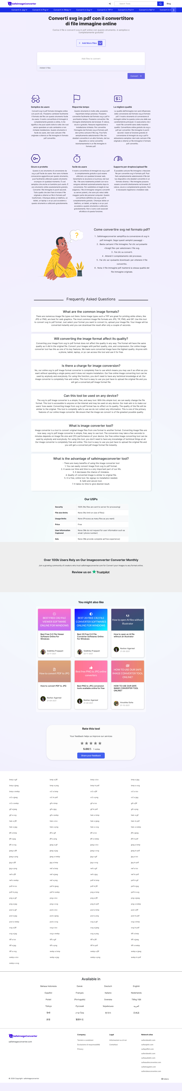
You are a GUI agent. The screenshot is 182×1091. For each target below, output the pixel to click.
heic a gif (134, 815)
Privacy (80, 1049)
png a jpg (13, 904)
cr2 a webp (14, 803)
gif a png (134, 809)
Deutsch (108, 986)
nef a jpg (94, 874)
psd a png (94, 916)
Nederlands (136, 993)
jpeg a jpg (54, 851)
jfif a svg (12, 845)
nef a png (54, 880)
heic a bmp (94, 815)
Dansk (80, 986)
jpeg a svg (94, 851)
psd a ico (53, 910)
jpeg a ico (94, 845)
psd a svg (54, 922)
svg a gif (94, 922)
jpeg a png (13, 856)
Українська (108, 1006)
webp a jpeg (136, 951)
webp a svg (14, 963)
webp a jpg (54, 957)
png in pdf (94, 904)
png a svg (54, 904)
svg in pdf (135, 928)
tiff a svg (13, 951)
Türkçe (48, 1006)
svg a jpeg (94, 928)
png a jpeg (135, 898)
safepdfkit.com (147, 1049)
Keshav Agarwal (127, 648)
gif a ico (93, 803)
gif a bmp (54, 803)
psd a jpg (13, 916)
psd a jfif (134, 910)
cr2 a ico (134, 791)
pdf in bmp (94, 880)
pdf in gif (134, 880)
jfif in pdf (134, 839)
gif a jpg (53, 809)
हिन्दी (48, 1013)
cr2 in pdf (54, 797)
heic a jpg (13, 827)
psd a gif (13, 910)
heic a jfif (13, 821)
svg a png (94, 933)
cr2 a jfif (93, 791)
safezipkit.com (147, 1045)
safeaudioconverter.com (151, 1062)
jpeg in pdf (135, 851)
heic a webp (136, 827)
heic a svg (94, 827)
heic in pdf (135, 821)
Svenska (108, 999)
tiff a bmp (135, 933)
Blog (169, 3)
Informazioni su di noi (118, 1040)
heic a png (54, 827)
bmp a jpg (135, 779)
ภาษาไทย (80, 1013)
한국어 (108, 1013)
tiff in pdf (94, 945)
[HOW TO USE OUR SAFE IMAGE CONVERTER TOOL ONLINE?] (127, 671)
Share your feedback (91, 755)
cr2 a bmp (54, 791)
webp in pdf (136, 957)
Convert (134, 76)
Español (48, 993)
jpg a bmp (54, 862)
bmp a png (54, 785)
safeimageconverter (31, 1078)
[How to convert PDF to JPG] (54, 671)
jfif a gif (53, 833)
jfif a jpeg (135, 833)
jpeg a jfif (13, 851)
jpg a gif (93, 856)
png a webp (136, 904)
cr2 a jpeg (13, 797)
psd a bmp (94, 910)
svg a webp (55, 933)
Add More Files (89, 43)
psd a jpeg (54, 916)
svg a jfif (12, 928)
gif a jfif (134, 803)
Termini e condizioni (85, 1040)
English (136, 986)
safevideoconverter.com (151, 1071)
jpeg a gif (53, 845)
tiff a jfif (93, 939)
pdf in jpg (135, 886)
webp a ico (13, 957)
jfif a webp (94, 839)
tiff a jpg (12, 945)
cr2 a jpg (134, 797)
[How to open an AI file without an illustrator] (127, 620)
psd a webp (14, 922)
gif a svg (12, 815)
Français (80, 993)
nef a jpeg (54, 874)
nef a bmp (54, 868)
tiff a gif (53, 939)
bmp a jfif (53, 779)
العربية (136, 1006)
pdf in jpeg (54, 886)
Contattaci (113, 1045)
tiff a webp (135, 945)
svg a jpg (13, 933)
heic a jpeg (94, 821)
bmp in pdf (94, 785)
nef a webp (14, 880)
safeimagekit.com (148, 1067)
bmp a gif (13, 779)
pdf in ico (13, 886)
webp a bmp (55, 951)
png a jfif (94, 898)
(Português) (79, 999)
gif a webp (54, 815)
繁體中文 (80, 1019)
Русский (80, 1006)
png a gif (13, 898)
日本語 (136, 1013)
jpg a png (13, 868)
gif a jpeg (13, 809)
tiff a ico (12, 939)
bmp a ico (94, 779)
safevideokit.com (148, 1040)
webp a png (95, 957)
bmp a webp (14, 791)
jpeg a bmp (135, 845)
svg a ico (53, 928)
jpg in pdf (135, 862)
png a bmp (94, 892)
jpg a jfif (12, 862)
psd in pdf (135, 916)
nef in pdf (135, 874)
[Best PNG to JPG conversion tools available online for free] (91, 671)
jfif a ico (93, 833)
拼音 (48, 1019)
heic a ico (53, 821)
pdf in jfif (94, 886)
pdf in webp (55, 892)
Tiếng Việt (136, 999)
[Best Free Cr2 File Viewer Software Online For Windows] (54, 620)
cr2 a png (94, 797)
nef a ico (134, 868)
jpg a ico (134, 856)
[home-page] (22, 4)
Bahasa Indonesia (48, 986)
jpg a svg (94, 862)
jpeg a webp (55, 856)
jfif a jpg (12, 839)
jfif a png (53, 839)
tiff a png (53, 945)
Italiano (108, 993)
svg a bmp (135, 922)
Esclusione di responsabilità (88, 1045)
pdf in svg (135, 892)
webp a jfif (94, 951)
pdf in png (13, 892)
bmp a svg (135, 785)
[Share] (109, 3)
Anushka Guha (126, 702)
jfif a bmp (13, 833)
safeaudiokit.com (148, 1058)
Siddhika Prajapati (55, 651)
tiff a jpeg (135, 939)
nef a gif (93, 868)
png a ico (53, 898)
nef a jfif (12, 874)
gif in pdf (94, 809)
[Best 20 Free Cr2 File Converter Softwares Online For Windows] (91, 620)
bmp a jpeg (14, 785)
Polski (48, 999)
